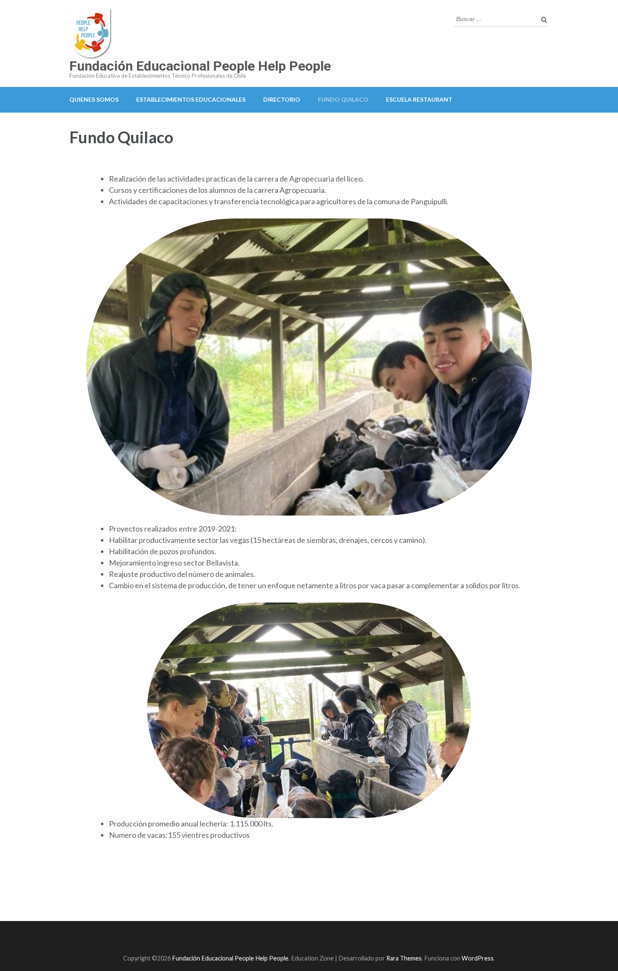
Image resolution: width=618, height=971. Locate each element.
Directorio (281, 99)
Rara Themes (404, 958)
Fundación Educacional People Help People (200, 66)
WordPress (478, 958)
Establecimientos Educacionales (191, 99)
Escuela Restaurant (419, 99)
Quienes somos (94, 99)
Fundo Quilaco (343, 99)
